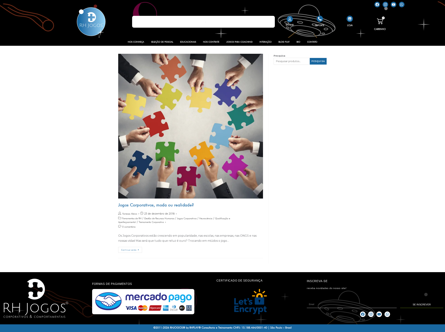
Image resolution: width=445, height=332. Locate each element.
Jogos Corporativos (187, 218)
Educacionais (188, 41)
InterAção (266, 41)
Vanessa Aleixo (129, 213)
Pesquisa (279, 55)
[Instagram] (385, 4)
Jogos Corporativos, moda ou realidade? (156, 204)
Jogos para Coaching (239, 41)
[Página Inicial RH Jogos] (91, 21)
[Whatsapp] (401, 4)
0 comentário (129, 226)
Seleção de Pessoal (162, 41)
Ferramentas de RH (131, 218)
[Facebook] (377, 4)
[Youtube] (393, 4)
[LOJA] (350, 19)
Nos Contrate (211, 41)
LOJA (350, 25)
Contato (312, 41)
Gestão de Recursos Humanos (159, 218)
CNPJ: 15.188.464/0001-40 (250, 327)
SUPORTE (319, 25)
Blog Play (284, 41)
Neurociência (205, 218)
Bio (298, 41)
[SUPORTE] (320, 19)
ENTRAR (290, 24)
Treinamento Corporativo (151, 222)
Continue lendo (131, 249)
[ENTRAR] (290, 19)
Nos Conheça (136, 41)
